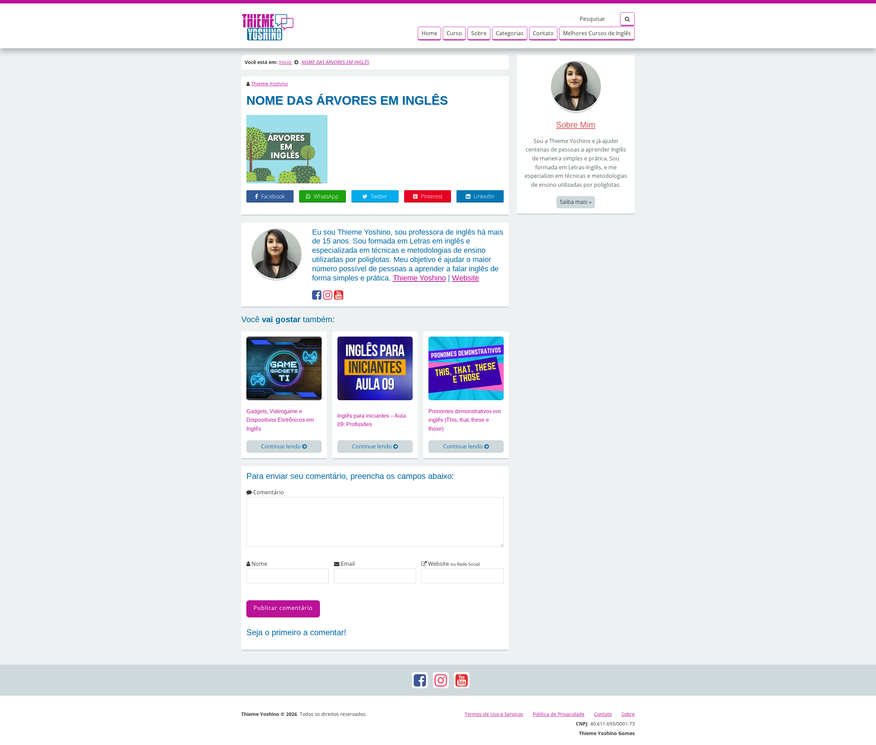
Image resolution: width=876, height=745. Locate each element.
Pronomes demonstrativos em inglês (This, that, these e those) (464, 420)
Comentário (268, 492)
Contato (543, 33)
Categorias (510, 33)
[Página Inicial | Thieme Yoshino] (267, 25)
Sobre (479, 33)
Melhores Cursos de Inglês (597, 33)
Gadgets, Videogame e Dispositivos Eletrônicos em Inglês (280, 420)
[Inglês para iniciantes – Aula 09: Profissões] (375, 367)
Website (465, 278)
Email (347, 563)
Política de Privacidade (558, 714)
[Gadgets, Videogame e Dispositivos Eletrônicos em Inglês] (284, 367)
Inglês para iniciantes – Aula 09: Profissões (371, 420)
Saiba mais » (576, 202)
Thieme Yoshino (269, 83)
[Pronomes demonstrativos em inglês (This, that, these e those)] (466, 367)
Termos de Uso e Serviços (494, 714)
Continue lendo (281, 446)
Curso (454, 33)
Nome (258, 563)
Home (429, 33)
